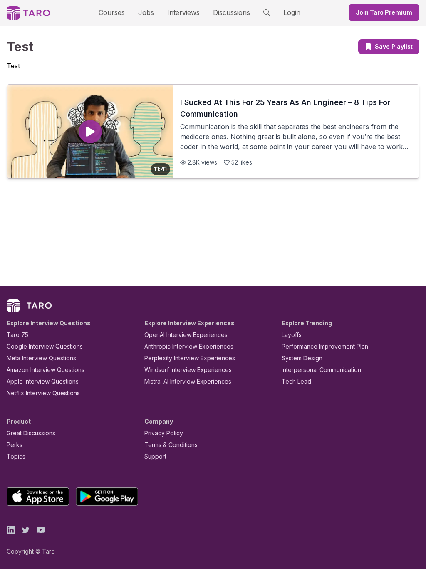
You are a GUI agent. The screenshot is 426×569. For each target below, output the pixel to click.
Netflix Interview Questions (43, 393)
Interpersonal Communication (321, 369)
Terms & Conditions (171, 444)
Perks (14, 444)
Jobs (146, 12)
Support (155, 456)
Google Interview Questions (45, 346)
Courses (112, 12)
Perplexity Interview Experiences (189, 358)
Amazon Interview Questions (45, 369)
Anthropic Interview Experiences (188, 346)
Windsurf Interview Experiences (188, 369)
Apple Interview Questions (43, 381)
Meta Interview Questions (41, 358)
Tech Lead (296, 381)
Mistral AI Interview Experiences (187, 381)
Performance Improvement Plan (325, 346)
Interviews (183, 12)
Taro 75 (17, 334)
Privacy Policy (163, 433)
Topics (16, 456)
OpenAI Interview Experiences (186, 334)
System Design (302, 358)
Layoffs (292, 334)
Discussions (231, 12)
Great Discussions (31, 433)
